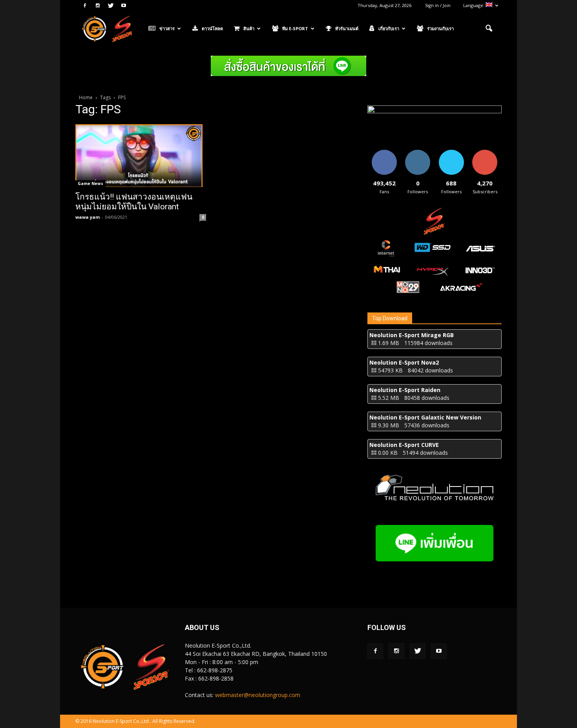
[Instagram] (98, 5)
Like (384, 153)
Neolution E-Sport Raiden (404, 390)
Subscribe (485, 153)
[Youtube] (124, 5)
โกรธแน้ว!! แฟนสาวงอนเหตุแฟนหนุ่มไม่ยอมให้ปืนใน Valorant (133, 201)
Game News (90, 183)
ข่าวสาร (167, 28)
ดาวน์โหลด (212, 28)
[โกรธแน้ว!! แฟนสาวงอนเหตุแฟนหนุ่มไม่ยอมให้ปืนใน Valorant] (140, 155)
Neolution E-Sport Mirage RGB (411, 335)
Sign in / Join (438, 5)
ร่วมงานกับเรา (440, 28)
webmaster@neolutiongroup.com (257, 695)
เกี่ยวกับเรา (388, 28)
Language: (474, 5)
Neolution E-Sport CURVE (404, 444)
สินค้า (248, 28)
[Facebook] (85, 5)
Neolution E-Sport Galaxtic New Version (425, 417)
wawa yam (87, 217)
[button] (488, 28)
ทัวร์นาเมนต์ (346, 28)
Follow (418, 153)
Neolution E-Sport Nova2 (404, 362)
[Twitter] (111, 5)
